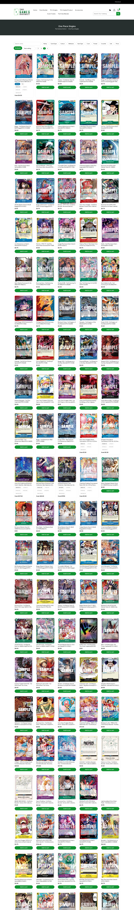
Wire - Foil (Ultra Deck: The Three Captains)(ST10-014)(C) (109, 645)
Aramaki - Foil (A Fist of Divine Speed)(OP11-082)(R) (23, 362)
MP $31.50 (18, 490)
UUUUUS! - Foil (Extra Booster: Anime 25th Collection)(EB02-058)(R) (88, 762)
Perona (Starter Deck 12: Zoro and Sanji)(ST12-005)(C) (66, 645)
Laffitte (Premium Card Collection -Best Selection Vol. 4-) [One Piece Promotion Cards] (66, 484)
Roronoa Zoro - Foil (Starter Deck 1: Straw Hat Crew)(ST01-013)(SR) (44, 723)
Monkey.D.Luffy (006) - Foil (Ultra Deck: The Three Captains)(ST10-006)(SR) (43, 684)
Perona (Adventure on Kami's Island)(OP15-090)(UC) (66, 841)
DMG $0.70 (83, 493)
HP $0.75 (89, 490)
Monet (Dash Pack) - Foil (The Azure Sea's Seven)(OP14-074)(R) (66, 880)
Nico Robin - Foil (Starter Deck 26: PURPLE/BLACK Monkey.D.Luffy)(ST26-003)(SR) (45, 528)
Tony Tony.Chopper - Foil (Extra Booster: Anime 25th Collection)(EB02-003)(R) (89, 205)
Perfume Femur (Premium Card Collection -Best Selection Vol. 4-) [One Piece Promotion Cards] (45, 484)
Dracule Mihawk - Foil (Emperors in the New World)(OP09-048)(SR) (88, 362)
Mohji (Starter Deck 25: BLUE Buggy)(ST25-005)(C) (66, 528)
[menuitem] (35, 10)
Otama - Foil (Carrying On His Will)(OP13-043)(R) (44, 80)
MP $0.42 (104, 446)
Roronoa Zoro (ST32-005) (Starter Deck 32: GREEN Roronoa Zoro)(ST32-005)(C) (109, 166)
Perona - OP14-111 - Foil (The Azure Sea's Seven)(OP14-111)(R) (45, 244)
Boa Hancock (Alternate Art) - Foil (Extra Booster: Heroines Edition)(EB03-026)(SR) (44, 762)
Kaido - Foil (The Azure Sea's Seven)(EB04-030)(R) (109, 244)
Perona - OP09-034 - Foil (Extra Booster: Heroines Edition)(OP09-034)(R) (66, 205)
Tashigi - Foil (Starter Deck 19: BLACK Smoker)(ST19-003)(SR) (66, 606)
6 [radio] (47, 48)
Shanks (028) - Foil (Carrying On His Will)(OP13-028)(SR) (67, 283)
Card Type (54, 43)
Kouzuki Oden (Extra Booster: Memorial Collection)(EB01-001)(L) (45, 127)
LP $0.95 (89, 487)
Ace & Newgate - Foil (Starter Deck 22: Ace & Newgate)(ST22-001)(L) (110, 567)
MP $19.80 (39, 490)
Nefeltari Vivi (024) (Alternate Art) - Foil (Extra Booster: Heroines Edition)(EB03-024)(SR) (67, 762)
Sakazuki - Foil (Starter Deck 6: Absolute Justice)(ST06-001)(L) (23, 723)
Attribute (71, 43)
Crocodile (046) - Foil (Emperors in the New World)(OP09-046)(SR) (66, 166)
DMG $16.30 (40, 493)
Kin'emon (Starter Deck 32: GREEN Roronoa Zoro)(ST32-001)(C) (23, 528)
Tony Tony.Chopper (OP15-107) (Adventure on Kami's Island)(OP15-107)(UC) (23, 841)
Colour (63, 43)
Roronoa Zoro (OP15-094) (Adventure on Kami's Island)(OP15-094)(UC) (109, 205)
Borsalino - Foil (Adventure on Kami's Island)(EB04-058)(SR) (109, 841)
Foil (22, 84)
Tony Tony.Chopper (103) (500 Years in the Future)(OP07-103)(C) (45, 401)
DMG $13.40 (61, 493)
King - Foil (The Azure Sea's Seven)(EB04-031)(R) (22, 166)
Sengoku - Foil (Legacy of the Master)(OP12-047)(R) (88, 323)
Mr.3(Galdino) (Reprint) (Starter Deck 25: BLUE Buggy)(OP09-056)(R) (23, 567)
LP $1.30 (89, 443)
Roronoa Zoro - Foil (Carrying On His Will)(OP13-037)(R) (44, 283)
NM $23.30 (39, 487)
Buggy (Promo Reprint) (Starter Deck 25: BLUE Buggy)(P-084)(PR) (109, 80)
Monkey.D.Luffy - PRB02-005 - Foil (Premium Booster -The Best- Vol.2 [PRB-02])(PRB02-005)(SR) (110, 723)
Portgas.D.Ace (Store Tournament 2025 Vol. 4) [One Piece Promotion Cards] (109, 440)
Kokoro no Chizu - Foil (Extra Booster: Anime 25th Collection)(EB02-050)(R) (110, 762)
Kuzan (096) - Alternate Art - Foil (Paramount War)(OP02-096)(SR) (66, 440)
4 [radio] (41, 48)
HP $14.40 (68, 490)
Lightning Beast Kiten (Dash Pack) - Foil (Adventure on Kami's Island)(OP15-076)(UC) (109, 802)
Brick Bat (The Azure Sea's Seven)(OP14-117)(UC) (87, 880)
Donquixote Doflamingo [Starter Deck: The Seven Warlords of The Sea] (24, 80)
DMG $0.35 (104, 449)
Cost (88, 43)
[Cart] (118, 10)
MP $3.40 (18, 89)
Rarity (45, 43)
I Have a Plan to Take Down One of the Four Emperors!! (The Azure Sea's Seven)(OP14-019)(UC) (89, 244)
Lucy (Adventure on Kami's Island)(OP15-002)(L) (87, 841)
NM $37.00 (18, 487)
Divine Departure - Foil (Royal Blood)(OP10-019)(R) (44, 362)
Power (95, 43)
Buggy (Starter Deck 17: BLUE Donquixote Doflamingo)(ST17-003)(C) (88, 606)
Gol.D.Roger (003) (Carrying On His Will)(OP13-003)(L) (24, 323)
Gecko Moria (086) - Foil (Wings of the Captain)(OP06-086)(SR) (110, 401)
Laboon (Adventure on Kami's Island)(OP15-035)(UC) (66, 127)
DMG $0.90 (83, 449)
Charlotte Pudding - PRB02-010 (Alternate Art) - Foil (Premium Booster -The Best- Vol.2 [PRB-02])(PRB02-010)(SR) (88, 723)
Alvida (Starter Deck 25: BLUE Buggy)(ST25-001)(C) (23, 205)
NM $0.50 (104, 443)
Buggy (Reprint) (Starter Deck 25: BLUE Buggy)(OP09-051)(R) (44, 567)
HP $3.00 (25, 89)
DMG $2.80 (18, 92)
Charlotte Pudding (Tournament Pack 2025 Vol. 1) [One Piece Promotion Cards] (89, 484)
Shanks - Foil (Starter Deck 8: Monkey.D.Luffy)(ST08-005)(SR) (66, 684)
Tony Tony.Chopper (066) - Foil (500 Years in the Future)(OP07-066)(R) (67, 401)
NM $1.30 (83, 443)
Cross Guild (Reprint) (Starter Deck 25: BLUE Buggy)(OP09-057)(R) (109, 528)
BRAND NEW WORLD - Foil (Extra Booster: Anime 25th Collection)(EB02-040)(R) (24, 802)
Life (111, 43)
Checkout (118, 2)
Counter (103, 43)
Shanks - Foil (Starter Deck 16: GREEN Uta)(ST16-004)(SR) (66, 80)
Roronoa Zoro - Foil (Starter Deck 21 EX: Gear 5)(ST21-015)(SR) (23, 606)
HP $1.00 (89, 446)
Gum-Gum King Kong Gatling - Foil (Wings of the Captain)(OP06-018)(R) (88, 401)
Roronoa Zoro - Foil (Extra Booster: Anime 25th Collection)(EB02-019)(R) (67, 802)
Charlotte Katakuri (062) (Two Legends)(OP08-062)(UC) (88, 166)
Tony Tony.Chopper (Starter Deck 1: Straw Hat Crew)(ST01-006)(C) (66, 723)
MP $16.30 (61, 490)
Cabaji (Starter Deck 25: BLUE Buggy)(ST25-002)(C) (88, 528)
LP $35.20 (25, 487)
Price (117, 43)
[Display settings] (110, 10)
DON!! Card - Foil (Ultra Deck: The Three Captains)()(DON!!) (88, 645)
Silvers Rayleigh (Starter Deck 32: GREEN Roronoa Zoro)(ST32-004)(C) (110, 484)
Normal (17, 84)
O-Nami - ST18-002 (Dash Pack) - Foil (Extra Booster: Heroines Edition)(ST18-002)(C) (24, 762)
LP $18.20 (68, 487)
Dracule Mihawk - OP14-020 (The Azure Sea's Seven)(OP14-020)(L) (45, 166)
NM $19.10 (61, 487)
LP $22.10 (47, 487)
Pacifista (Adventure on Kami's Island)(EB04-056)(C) (23, 880)
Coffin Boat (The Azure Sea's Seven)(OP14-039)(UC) (88, 127)
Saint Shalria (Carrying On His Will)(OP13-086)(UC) (23, 283)
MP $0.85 (83, 490)
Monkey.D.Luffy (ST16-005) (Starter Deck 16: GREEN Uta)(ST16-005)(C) (109, 606)
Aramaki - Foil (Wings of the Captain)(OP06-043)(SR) (87, 80)
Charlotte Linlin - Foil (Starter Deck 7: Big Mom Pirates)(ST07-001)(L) (88, 684)
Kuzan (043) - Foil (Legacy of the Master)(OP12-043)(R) (109, 323)
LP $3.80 (25, 87)
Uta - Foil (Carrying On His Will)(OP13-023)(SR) (88, 283)
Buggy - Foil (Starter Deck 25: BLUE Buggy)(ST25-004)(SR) (23, 127)
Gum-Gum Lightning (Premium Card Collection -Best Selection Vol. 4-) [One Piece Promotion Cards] (23, 484)
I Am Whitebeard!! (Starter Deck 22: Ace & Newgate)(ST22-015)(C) (88, 567)
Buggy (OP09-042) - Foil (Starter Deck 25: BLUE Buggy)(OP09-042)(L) (45, 205)
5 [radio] (44, 48)
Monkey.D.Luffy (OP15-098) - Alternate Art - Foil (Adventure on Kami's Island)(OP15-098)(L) (44, 841)
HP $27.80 (25, 490)
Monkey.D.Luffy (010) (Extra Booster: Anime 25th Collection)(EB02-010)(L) (89, 802)
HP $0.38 (111, 446)
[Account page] (114, 10)
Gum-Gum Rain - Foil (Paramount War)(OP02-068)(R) (23, 440)
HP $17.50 (46, 490)
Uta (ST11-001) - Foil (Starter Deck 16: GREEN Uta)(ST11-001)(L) (45, 645)
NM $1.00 (83, 487)
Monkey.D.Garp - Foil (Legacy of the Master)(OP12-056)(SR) (67, 323)
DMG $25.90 (18, 493)
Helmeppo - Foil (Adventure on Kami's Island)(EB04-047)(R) (44, 880)
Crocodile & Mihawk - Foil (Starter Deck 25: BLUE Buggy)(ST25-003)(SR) (66, 567)
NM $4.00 (18, 87)
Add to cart (45, 87)
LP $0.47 (111, 443)
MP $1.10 (83, 446)
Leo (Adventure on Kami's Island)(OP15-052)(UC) (22, 244)
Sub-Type (80, 43)
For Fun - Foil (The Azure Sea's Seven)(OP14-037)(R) (109, 127)
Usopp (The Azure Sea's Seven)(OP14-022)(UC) (66, 244)
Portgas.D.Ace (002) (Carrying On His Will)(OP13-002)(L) (44, 323)
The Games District (61, 29)
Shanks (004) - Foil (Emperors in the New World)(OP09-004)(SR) (110, 362)
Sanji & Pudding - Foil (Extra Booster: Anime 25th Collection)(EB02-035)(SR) (45, 802)
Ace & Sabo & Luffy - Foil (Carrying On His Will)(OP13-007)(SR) (109, 283)
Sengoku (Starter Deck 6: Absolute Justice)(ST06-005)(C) (110, 684)
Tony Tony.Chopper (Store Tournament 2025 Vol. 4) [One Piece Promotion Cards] (88, 440)
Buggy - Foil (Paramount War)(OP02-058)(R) (44, 440)
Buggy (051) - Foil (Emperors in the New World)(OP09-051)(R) (66, 362)
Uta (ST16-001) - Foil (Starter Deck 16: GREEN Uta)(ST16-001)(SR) (23, 645)
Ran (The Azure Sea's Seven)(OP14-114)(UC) (109, 880)
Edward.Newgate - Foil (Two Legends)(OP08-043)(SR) (22, 401)
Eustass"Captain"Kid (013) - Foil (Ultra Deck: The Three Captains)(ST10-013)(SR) (23, 684)
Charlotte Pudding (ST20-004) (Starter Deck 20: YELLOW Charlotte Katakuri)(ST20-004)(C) (45, 606)
